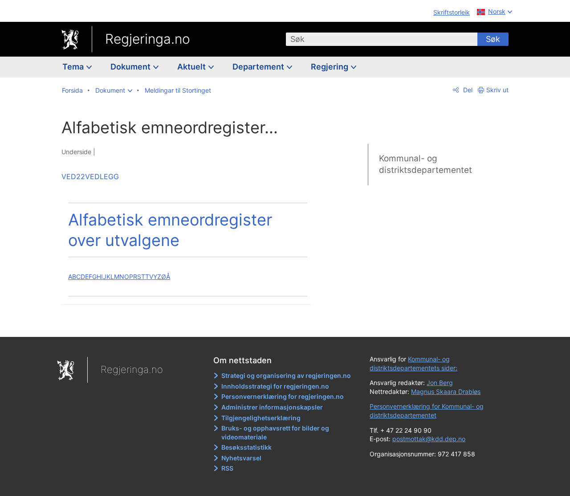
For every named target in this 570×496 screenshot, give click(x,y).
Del (466, 90)
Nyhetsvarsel (241, 458)
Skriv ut (497, 90)
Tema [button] (74, 66)
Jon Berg (440, 382)
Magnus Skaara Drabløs (445, 391)
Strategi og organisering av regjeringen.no (286, 375)
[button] (113, 90)
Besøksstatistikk (246, 447)
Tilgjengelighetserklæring (261, 418)
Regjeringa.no (147, 39)
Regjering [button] (330, 66)
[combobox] (381, 39)
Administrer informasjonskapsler (272, 407)
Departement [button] (259, 66)
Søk (493, 39)
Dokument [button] (131, 66)
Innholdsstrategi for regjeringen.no (275, 386)
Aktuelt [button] (192, 66)
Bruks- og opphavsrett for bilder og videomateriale (275, 432)
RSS (227, 468)
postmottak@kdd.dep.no (428, 439)
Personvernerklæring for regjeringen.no (282, 396)
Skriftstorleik (451, 12)
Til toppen (190, 324)
